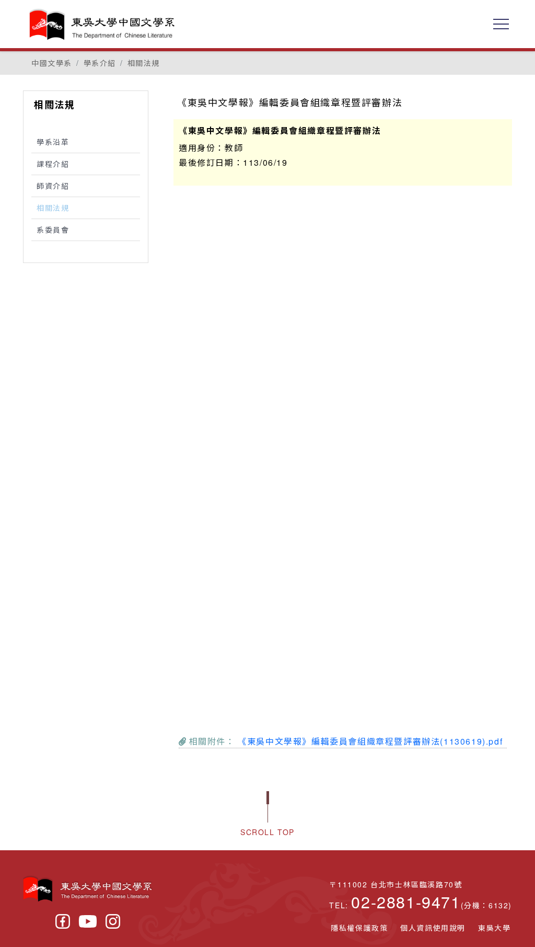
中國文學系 (51, 63)
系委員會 (53, 229)
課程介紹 (53, 163)
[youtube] (87, 921)
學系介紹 (100, 63)
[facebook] (62, 921)
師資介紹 (53, 185)
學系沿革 (53, 141)
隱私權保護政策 (359, 927)
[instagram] (113, 921)
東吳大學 (494, 927)
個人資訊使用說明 (433, 927)
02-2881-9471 (405, 901)
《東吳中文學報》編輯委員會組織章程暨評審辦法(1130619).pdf (370, 741)
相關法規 (143, 63)
